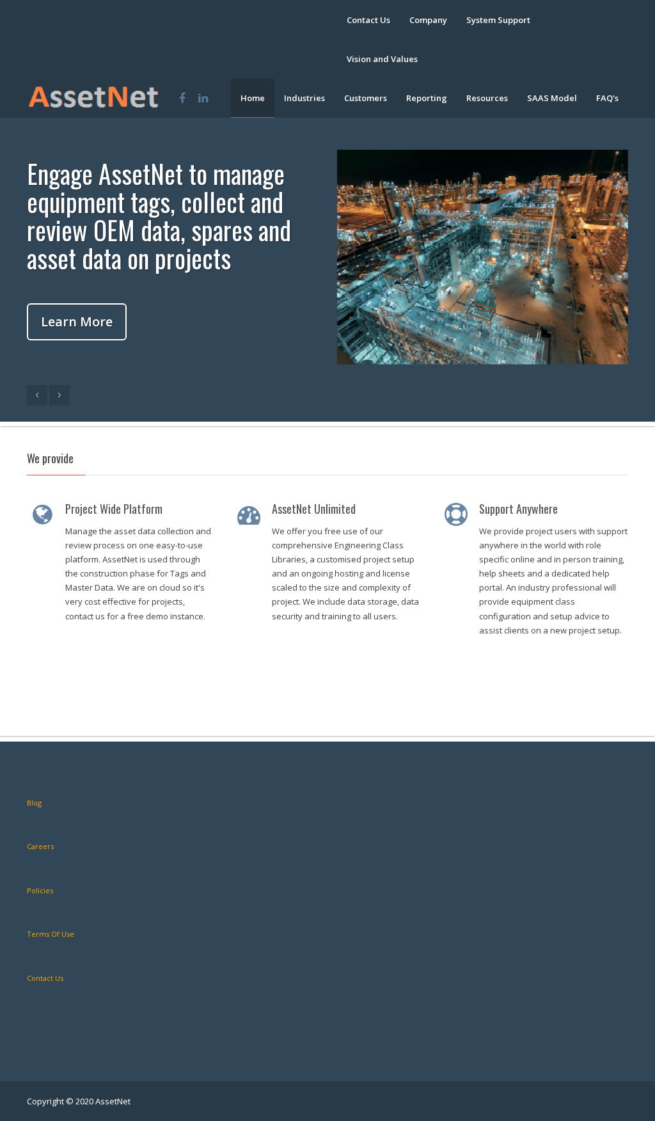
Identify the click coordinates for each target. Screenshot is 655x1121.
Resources (487, 98)
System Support (498, 20)
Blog (34, 802)
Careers (40, 846)
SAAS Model (552, 98)
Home (253, 98)
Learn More (77, 321)
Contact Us (368, 20)
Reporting (426, 98)
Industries (304, 98)
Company (428, 20)
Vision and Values (382, 59)
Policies (40, 890)
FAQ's (607, 98)
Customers (365, 98)
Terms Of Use (50, 934)
